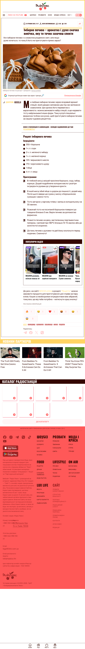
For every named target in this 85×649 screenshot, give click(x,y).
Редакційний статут (57, 506)
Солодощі (31, 324)
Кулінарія (40, 324)
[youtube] (5, 441)
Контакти (56, 521)
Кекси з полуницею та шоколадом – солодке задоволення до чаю (48, 127)
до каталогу (42, 421)
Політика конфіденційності (59, 500)
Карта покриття (43, 500)
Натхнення (72, 15)
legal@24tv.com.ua (10, 549)
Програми (40, 493)
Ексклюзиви (41, 451)
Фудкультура (41, 478)
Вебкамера (41, 496)
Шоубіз (33, 15)
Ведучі (39, 489)
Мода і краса (60, 15)
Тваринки (56, 444)
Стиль (71, 448)
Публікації (48, 324)
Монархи (40, 441)
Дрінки (39, 469)
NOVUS (56, 324)
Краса (71, 444)
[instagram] (11, 437)
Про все (56, 466)
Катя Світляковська (48, 23)
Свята (55, 451)
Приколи (56, 441)
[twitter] (37, 333)
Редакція (56, 527)
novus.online (36, 91)
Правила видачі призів (58, 516)
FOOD (25, 324)
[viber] (42, 333)
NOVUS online (45, 291)
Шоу (38, 448)
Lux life (42, 485)
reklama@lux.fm (9, 558)
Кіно (50, 15)
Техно (55, 473)
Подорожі (56, 476)
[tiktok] (30, 437)
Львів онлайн (42, 503)
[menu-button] (4, 15)
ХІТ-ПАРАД (72, 476)
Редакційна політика (57, 511)
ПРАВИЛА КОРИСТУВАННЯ (58, 490)
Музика (39, 455)
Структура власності (57, 495)
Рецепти (62, 324)
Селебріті (40, 444)
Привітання (57, 469)
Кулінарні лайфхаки (40, 474)
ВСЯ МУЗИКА (73, 466)
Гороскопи (57, 448)
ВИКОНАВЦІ (72, 469)
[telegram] (25, 333)
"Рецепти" (66, 291)
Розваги (42, 15)
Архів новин (57, 524)
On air (73, 461)
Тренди (71, 451)
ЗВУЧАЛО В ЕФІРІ (74, 473)
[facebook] (31, 333)
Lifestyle (59, 461)
